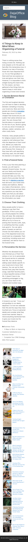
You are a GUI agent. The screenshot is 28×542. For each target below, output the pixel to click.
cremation (20, 111)
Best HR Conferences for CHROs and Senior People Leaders (18, 438)
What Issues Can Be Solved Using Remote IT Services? (18, 482)
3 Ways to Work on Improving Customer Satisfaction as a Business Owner (13, 332)
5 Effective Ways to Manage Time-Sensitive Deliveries (18, 394)
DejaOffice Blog (17, 14)
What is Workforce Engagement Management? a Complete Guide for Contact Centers (17, 360)
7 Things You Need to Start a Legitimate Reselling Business (17, 368)
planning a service (17, 180)
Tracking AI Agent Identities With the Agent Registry (18, 420)
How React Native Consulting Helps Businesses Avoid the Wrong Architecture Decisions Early (17, 501)
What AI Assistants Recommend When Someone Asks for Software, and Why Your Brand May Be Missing (18, 448)
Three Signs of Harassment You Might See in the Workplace (17, 350)
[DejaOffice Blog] (5, 15)
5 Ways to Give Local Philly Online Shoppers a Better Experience (18, 412)
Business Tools (9, 326)
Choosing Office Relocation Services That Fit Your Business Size (18, 464)
